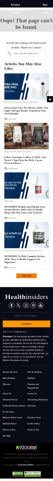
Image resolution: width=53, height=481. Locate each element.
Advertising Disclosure (37, 400)
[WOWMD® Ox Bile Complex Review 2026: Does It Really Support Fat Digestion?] (26, 234)
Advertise (31, 406)
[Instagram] (26, 305)
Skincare (8, 201)
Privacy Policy (9, 430)
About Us (7, 393)
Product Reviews (10, 372)
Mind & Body (9, 378)
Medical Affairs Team (12, 417)
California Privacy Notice (14, 406)
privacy (10, 332)
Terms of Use (33, 430)
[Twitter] (18, 305)
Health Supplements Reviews (18, 152)
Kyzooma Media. (26, 465)
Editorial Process (10, 400)
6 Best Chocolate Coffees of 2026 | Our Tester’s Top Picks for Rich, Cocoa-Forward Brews (25, 160)
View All (26, 275)
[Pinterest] (33, 305)
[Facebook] (11, 305)
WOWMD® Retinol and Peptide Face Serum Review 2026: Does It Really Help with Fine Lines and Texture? (24, 209)
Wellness (31, 378)
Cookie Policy (33, 423)
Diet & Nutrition (34, 372)
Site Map (7, 436)
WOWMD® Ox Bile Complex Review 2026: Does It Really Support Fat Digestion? (24, 259)
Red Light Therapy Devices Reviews (21, 102)
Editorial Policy (10, 423)
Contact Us (32, 393)
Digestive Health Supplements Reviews (22, 251)
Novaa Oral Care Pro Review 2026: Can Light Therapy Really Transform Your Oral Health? (26, 110)
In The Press (8, 412)
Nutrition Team (34, 417)
